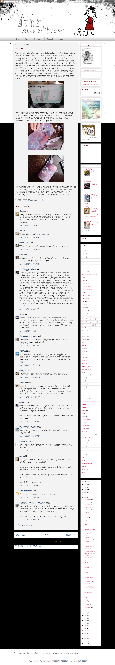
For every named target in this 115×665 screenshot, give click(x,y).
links (83, 378)
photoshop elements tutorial (89, 401)
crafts (83, 301)
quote (83, 413)
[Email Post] (43, 200)
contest (84, 292)
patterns (84, 395)
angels (83, 254)
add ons (84, 248)
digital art (84, 313)
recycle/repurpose (87, 419)
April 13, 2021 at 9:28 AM (29, 377)
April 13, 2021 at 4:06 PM (29, 450)
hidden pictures (86, 366)
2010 (85, 638)
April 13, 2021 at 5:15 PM (29, 485)
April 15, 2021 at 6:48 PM (29, 519)
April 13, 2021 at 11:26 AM (29, 421)
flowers (84, 345)
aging (83, 251)
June (86, 515)
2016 (85, 623)
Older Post (71, 535)
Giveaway (84, 357)
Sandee (22, 402)
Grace (21, 314)
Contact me (38, 39)
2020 (85, 613)
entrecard (84, 339)
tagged (83, 431)
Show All (98, 232)
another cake (88, 548)
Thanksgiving (85, 446)
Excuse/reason (89, 565)
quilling (84, 410)
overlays (84, 390)
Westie (84, 460)
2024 (85, 489)
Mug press (88, 570)
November (88, 502)
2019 (85, 615)
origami (84, 387)
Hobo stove (88, 527)
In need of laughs (89, 581)
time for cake (88, 557)
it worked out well (90, 537)
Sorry (86, 562)
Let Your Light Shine (89, 194)
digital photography (87, 316)
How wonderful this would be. (89, 586)
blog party (84, 269)
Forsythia (23, 370)
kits (83, 372)
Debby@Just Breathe (27, 427)
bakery (84, 263)
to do (83, 449)
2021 (85, 497)
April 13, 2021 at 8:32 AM (29, 331)
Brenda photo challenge (88, 274)
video (83, 457)
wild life (84, 466)
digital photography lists (88, 319)
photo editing (85, 398)
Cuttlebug (84, 310)
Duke (83, 330)
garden (84, 354)
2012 (85, 633)
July (86, 512)
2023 (85, 492)
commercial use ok (87, 289)
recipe (83, 416)
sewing (84, 422)
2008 (85, 643)
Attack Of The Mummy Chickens (94, 197)
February (88, 607)
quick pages (85, 404)
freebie (84, 348)
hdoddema (65, 661)
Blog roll (50, 39)
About (27, 39)
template (84, 440)
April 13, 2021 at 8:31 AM (29, 309)
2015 (85, 625)
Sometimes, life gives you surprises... (95, 224)
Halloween (85, 360)
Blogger (83, 661)
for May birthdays (90, 551)
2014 (85, 628)
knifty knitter (85, 375)
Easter (83, 333)
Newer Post (20, 535)
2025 (85, 487)
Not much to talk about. (89, 540)
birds (83, 266)
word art (84, 469)
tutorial (84, 455)
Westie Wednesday (87, 463)
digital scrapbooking (87, 325)
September (88, 507)
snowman (84, 428)
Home (18, 39)
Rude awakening (89, 546)
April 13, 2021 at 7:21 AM (29, 264)
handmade (84, 363)
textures (84, 443)
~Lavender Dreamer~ (28, 336)
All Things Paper (88, 207)
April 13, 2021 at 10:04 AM (29, 397)
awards (60, 39)
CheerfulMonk (25, 441)
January (87, 609)
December (88, 499)
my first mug (88, 567)
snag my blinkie (86, 425)
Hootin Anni (24, 242)
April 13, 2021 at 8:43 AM (29, 345)
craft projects (85, 298)
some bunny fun (89, 595)
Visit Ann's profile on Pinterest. (90, 84)
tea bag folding (86, 437)
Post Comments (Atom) (51, 541)
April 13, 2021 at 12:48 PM (29, 436)
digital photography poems (89, 322)
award (83, 257)
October (87, 504)
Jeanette (23, 382)
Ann (21, 456)
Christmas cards (86, 286)
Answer (87, 572)
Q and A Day (88, 560)
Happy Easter (88, 592)
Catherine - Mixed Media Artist (32, 503)
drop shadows (85, 328)
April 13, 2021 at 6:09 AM (29, 249)
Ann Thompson (25, 490)
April (87, 520)
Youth (83, 475)
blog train (84, 271)
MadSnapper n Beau (27, 269)
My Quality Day (88, 169)
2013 (85, 630)
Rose (21, 211)
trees (83, 452)
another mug (88, 524)
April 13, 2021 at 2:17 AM (29, 237)
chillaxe (87, 544)
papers (84, 392)
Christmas (85, 283)
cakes (83, 277)
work (83, 472)
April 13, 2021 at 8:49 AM (29, 365)
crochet (84, 307)
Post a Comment (25, 525)
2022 (85, 494)
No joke (87, 597)
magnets (84, 384)
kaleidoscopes (85, 369)
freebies (84, 351)
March (87, 604)
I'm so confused (89, 522)
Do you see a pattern (88, 534)
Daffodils (87, 575)
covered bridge (86, 295)
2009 (85, 641)
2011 (85, 636)
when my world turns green (89, 578)
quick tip (84, 407)
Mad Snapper (87, 181)
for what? (87, 583)
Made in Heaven (88, 221)
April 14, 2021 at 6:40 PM (29, 497)
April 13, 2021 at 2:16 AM (29, 225)
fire (83, 342)
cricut (83, 304)
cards (83, 280)
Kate (21, 254)
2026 (85, 484)
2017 (85, 620)
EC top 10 (84, 336)
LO (83, 381)
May (86, 517)
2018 (85, 618)
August (87, 509)
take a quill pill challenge (88, 434)
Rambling (87, 590)
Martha (22, 351)
